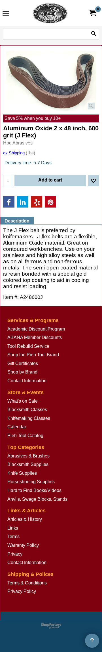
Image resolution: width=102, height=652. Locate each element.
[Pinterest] (50, 202)
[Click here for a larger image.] (51, 81)
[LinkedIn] (22, 202)
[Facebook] (8, 202)
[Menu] (6, 14)
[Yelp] (36, 202)
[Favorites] (93, 180)
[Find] (93, 34)
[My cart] (92, 13)
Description (17, 221)
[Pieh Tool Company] (50, 13)
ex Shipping (14, 153)
